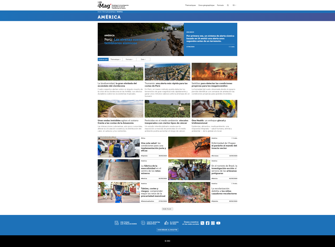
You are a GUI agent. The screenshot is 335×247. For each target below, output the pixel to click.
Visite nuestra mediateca (153, 223)
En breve (190, 32)
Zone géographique (206, 5)
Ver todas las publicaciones (128, 223)
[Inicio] (113, 5)
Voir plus (167, 209)
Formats (220, 5)
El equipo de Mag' (174, 223)
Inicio (99, 12)
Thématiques (190, 5)
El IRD (167, 241)
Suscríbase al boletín (167, 230)
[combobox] (234, 5)
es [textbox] (234, 5)
